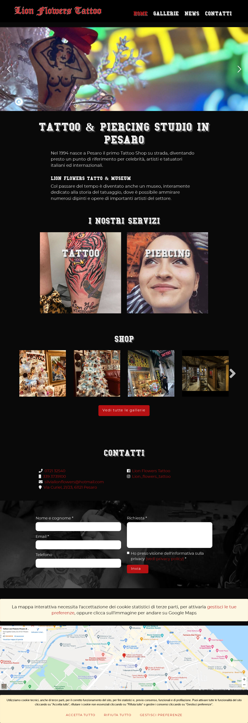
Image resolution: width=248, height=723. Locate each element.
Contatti (218, 13)
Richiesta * (137, 518)
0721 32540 (55, 471)
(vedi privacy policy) (165, 559)
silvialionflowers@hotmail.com (74, 482)
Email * (42, 537)
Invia (136, 569)
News (191, 13)
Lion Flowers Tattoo (151, 471)
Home (140, 13)
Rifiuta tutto (117, 715)
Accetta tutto (80, 715)
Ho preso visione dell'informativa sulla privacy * (167, 556)
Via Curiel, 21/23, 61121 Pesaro (70, 487)
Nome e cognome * (54, 518)
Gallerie (166, 13)
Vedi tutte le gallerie (124, 410)
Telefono (44, 555)
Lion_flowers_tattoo (151, 477)
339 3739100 (54, 477)
